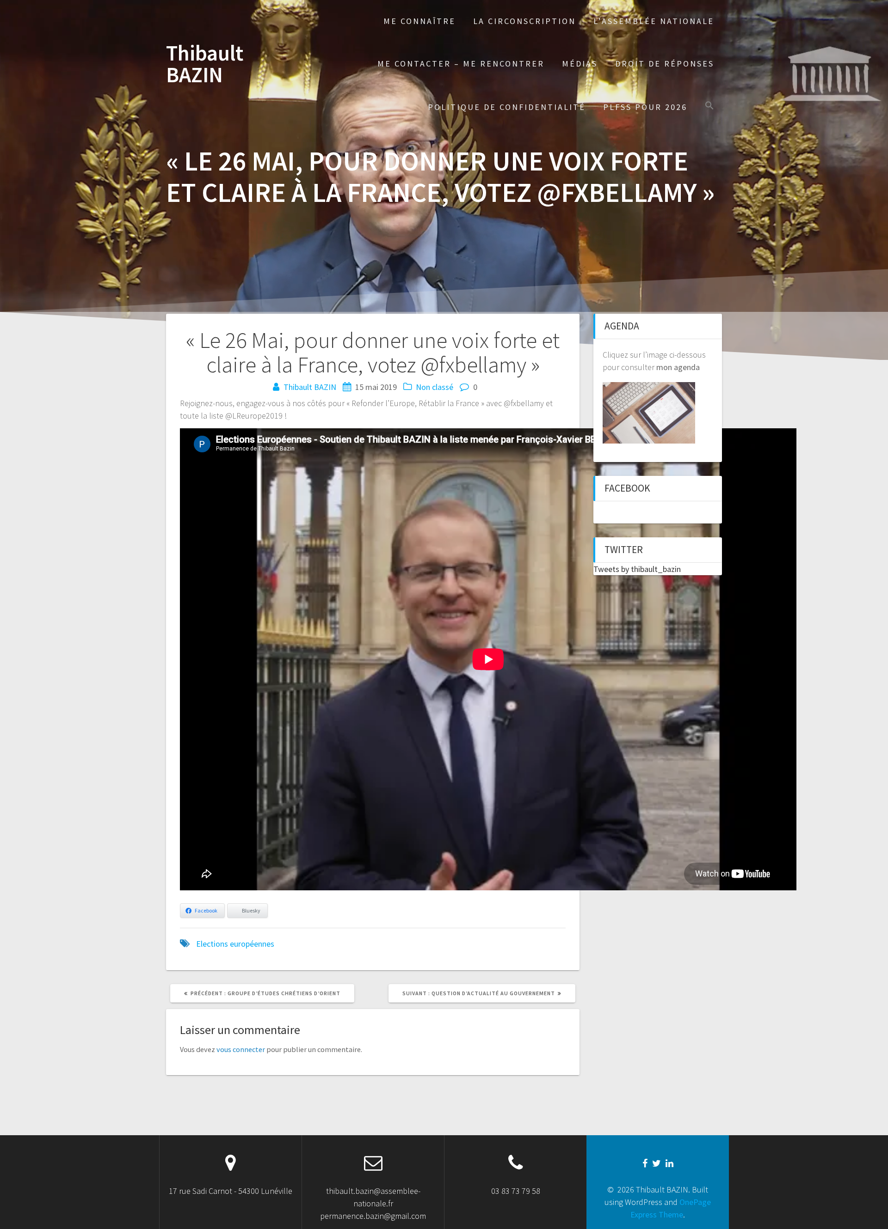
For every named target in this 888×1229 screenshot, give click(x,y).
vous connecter (240, 1049)
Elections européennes (235, 943)
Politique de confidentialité (507, 107)
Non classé (434, 387)
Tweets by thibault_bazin (637, 569)
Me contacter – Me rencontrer (460, 63)
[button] (709, 106)
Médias (580, 63)
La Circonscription (524, 21)
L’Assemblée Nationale (653, 21)
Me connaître (419, 21)
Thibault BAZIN (204, 64)
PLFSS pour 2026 (645, 107)
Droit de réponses (664, 63)
